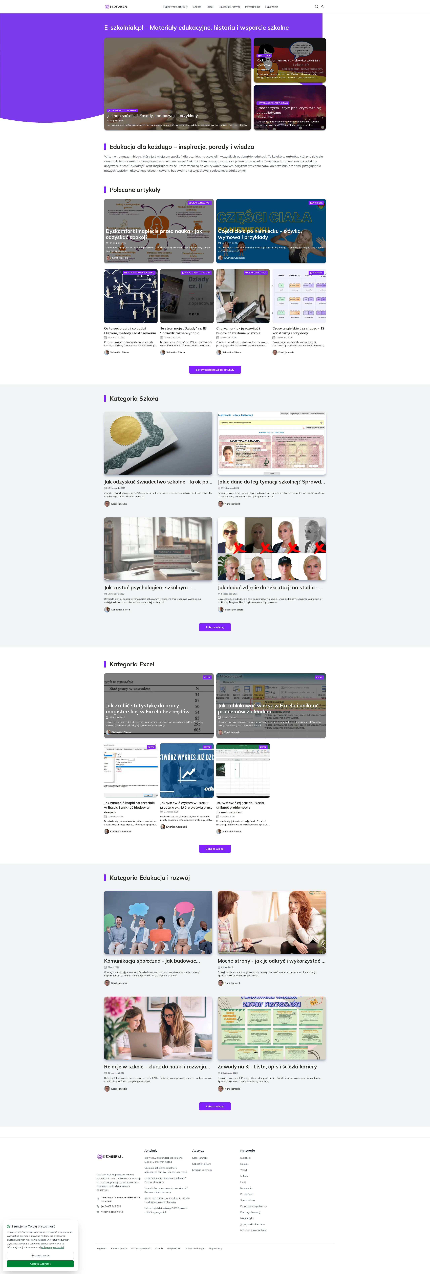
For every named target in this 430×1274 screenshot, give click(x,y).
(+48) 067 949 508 (111, 1206)
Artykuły (150, 1150)
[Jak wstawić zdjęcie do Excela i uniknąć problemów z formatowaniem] (243, 770)
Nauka (244, 1163)
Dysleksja (245, 1157)
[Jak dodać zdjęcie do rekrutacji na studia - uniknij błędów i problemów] (272, 548)
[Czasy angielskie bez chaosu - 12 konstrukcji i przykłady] (299, 296)
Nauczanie (271, 6)
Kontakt (159, 1248)
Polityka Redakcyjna (195, 1248)
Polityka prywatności (141, 1248)
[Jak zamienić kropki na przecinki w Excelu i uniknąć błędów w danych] (131, 770)
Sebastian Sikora (120, 609)
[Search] (316, 6)
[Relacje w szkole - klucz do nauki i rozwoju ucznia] (158, 1028)
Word (243, 1169)
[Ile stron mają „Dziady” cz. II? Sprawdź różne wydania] (187, 296)
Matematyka (247, 1218)
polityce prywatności (52, 1247)
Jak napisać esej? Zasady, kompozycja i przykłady (152, 115)
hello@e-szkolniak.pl (112, 1211)
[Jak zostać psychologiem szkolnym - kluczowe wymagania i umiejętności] (158, 548)
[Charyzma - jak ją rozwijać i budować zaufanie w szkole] (243, 296)
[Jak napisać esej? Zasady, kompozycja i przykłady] (177, 84)
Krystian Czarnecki (234, 257)
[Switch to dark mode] (323, 7)
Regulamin (102, 1248)
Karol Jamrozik (120, 257)
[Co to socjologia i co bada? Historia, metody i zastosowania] (131, 296)
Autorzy (198, 1150)
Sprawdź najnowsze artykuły (215, 369)
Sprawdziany (247, 1200)
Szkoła (197, 6)
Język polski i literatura (252, 1224)
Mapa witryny (215, 1248)
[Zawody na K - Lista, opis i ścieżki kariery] (272, 1028)
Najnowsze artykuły (175, 6)
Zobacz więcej (215, 627)
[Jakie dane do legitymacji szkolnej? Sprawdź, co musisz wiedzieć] (272, 443)
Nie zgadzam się (40, 1255)
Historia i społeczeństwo (253, 1230)
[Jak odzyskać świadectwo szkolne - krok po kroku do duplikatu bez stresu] (158, 443)
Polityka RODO (174, 1248)
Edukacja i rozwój (229, 6)
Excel (210, 6)
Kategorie (247, 1150)
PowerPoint (252, 6)
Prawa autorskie (119, 1248)
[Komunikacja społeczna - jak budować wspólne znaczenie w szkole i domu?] (158, 922)
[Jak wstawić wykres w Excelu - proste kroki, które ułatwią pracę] (187, 770)
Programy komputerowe (253, 1206)
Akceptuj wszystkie (40, 1263)
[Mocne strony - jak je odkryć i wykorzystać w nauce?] (272, 922)
